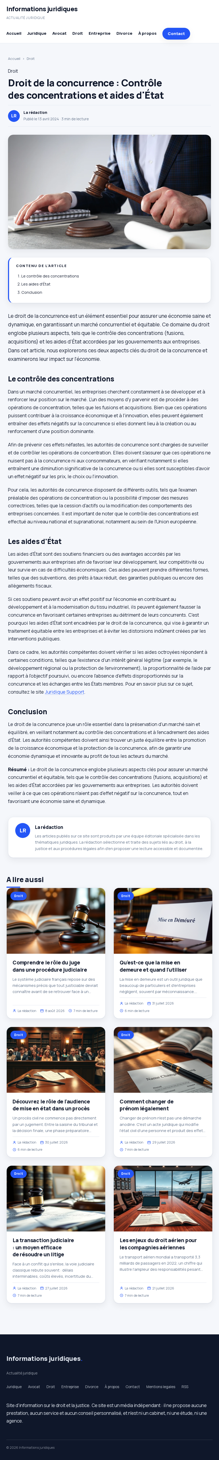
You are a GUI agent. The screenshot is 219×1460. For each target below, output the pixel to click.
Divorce (124, 33)
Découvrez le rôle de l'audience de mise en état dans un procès (51, 1105)
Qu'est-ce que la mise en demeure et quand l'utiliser (153, 966)
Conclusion (31, 292)
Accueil (13, 33)
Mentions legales (160, 1386)
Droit (77, 33)
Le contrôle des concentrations (50, 276)
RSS (185, 1386)
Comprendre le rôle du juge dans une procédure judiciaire (50, 966)
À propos (147, 33)
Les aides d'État (35, 284)
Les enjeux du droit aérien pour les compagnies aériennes (158, 1244)
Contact (176, 33)
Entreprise (100, 33)
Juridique (36, 33)
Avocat (59, 33)
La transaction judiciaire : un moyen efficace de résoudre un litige (43, 1247)
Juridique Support (64, 692)
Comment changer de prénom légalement (147, 1105)
